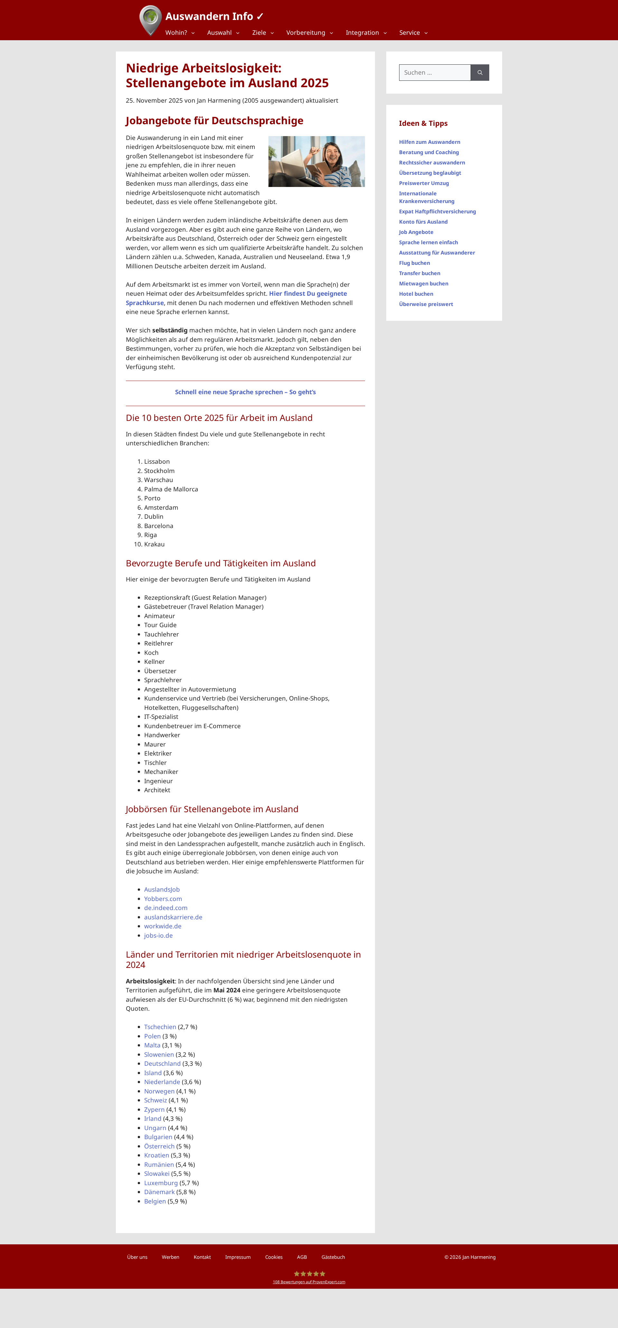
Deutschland (162, 1063)
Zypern (154, 1109)
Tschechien (160, 1027)
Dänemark (159, 1192)
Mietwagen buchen (423, 283)
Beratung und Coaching (429, 152)
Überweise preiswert (426, 304)
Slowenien (159, 1054)
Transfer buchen (419, 273)
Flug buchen (414, 262)
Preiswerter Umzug (424, 183)
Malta (152, 1045)
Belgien (155, 1201)
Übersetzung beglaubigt (430, 172)
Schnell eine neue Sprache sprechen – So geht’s (245, 392)
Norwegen (159, 1091)
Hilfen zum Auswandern (429, 141)
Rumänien (159, 1164)
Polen (152, 1036)
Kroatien (156, 1155)
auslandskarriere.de (173, 917)
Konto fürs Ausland (423, 221)
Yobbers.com (163, 899)
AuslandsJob (162, 889)
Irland (153, 1118)
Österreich (159, 1146)
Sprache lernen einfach (428, 242)
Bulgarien (158, 1137)
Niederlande (162, 1082)
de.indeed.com (166, 908)
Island (153, 1073)
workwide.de (163, 926)
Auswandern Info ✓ (215, 16)
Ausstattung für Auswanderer (437, 252)
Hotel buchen (416, 293)
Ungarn (155, 1128)
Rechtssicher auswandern (432, 162)
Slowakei (157, 1173)
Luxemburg (161, 1183)
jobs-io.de (158, 935)
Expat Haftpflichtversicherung (437, 211)
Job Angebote (416, 232)
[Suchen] (480, 72)
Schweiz (155, 1100)
